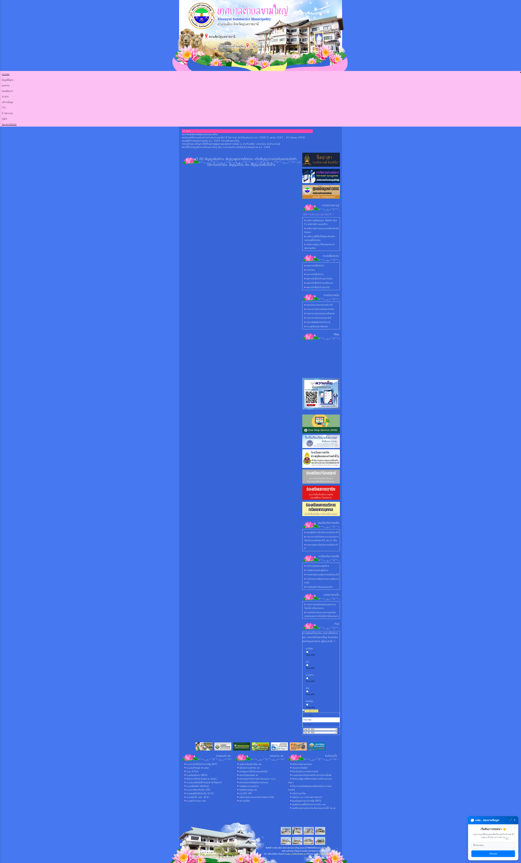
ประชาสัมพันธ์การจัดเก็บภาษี (318, 322)
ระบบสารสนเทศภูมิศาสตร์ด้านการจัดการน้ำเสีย (311, 775)
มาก (307, 661)
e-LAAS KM (245, 793)
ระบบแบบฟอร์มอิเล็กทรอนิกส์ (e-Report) (204, 782)
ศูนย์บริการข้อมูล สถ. (248, 789)
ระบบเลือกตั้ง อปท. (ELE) (198, 797)
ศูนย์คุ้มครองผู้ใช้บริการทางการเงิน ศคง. (309, 804)
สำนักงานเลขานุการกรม (302, 764)
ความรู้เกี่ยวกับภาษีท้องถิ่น (317, 326)
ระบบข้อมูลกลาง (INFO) (197, 775)
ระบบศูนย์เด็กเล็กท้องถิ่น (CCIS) (200, 793)
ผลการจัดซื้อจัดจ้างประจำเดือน (319, 278)
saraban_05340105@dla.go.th (296, 854)
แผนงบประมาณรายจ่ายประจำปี (319, 305)
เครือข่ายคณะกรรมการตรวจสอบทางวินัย (256, 797)
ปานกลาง (310, 675)
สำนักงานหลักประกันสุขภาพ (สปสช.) (202, 778)
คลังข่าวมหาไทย (299, 793)
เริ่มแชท (493, 854)
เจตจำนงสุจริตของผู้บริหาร (317, 566)
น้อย (307, 688)
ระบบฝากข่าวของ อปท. (197, 800)
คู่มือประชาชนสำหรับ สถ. (249, 768)
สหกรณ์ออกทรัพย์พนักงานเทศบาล (253, 782)
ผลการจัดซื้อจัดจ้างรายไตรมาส (319, 283)
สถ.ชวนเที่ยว (244, 800)
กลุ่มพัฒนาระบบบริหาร (248, 786)
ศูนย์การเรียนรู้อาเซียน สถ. (250, 764)
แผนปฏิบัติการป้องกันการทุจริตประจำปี (322, 532)
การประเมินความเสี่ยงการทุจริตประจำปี (322, 574)
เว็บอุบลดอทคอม (322, 854)
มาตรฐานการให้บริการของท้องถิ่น (253, 771)
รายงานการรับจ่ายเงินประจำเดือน (320, 309)
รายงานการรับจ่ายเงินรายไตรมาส (320, 313)
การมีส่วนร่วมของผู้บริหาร (317, 570)
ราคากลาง (310, 270)
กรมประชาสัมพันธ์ (299, 768)
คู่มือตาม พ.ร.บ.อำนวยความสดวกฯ (307, 797)
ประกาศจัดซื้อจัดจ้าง (315, 274)
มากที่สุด (309, 648)
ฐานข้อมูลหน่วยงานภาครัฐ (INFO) (306, 800)
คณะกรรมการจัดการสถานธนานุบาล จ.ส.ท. (257, 778)
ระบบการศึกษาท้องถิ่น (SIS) (198, 789)
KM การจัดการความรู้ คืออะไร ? (318, 214)
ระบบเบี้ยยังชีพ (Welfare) (198, 786)
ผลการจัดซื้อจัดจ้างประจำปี (318, 287)
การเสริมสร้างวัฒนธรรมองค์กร (319, 587)
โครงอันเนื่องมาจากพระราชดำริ (305, 771)
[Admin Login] (507, 838)
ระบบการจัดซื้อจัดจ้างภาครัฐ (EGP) (202, 764)
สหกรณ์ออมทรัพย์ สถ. (249, 775)
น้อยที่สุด (309, 701)
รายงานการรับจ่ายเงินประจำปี (318, 318)
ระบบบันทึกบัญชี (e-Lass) (198, 768)
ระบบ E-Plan (192, 771)
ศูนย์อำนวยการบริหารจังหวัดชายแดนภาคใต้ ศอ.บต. (314, 808)
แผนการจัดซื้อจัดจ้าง (315, 265)
